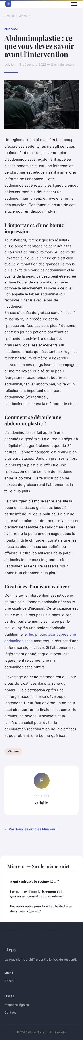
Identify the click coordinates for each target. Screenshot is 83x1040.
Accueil (9, 16)
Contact (10, 1012)
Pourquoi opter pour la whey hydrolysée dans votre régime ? (41, 908)
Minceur (24, 16)
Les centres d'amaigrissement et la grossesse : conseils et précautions (37, 893)
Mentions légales (16, 1005)
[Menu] (74, 4)
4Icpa (10, 949)
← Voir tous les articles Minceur (29, 829)
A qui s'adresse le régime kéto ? (34, 881)
